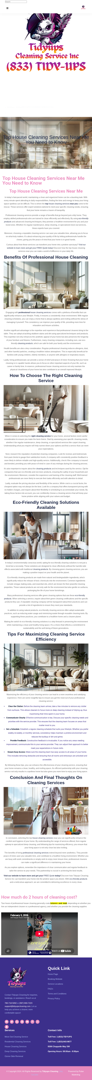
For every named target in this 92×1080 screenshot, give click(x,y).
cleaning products (25, 343)
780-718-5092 (13, 113)
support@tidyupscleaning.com (17, 1006)
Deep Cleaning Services (15, 1051)
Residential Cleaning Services (18, 1042)
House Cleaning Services (15, 1047)
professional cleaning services (36, 853)
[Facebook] (7, 1022)
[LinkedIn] (22, 1022)
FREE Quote (49, 876)
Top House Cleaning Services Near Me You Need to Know (46, 139)
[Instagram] (38, 1022)
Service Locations (55, 984)
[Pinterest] (32, 1022)
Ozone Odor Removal (14, 1056)
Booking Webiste (55, 979)
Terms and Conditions (57, 994)
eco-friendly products (78, 879)
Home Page (53, 974)
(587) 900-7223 (25, 1003)
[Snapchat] (7, 1027)
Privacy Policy (54, 999)
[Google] (17, 1022)
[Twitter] (12, 1022)
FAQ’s (50, 989)
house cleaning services (59, 204)
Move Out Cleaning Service (16, 1037)
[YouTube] (27, 1022)
